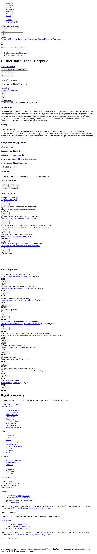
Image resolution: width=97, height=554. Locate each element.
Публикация (11, 425)
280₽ (4, 388)
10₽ (3, 213)
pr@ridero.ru (14, 502)
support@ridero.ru (22, 496)
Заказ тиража (11, 423)
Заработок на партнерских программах (16, 237)
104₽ (4, 281)
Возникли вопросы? (14, 442)
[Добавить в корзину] (10, 75)
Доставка (9, 473)
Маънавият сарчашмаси (10, 383)
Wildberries (20, 159)
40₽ (3, 317)
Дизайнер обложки (13, 421)
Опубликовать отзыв (9, 188)
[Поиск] (3, 34)
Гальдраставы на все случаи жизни (15, 300)
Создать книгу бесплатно (11, 404)
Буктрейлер (10, 417)
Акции (8, 16)
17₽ (3, 241)
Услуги (8, 7)
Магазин (9, 3)
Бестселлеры (23, 39)
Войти (4, 29)
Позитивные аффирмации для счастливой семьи (20, 324)
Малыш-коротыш (8, 312)
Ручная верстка (12, 415)
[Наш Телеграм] (7, 545)
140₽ (4, 364)
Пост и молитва (7, 359)
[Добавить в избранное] (3, 93)
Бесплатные (33, 39)
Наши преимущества (14, 446)
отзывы (11, 103)
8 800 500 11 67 (7, 488)
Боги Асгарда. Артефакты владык (14, 276)
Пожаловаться (7, 100)
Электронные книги (14, 460)
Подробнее (5, 88)
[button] (48, 34)
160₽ (4, 293)
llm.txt (8, 452)
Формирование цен (9, 200)
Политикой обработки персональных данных (31, 508)
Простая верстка (12, 413)
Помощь (9, 20)
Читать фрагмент (8, 72)
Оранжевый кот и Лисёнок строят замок (17, 371)
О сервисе (10, 5)
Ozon (14, 159)
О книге (4, 103)
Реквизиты (10, 448)
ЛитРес (28, 159)
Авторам (9, 11)
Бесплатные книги (13, 467)
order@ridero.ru (29, 500)
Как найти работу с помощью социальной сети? (20, 246)
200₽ (4, 341)
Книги (8, 440)
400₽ (4, 352)
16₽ (3, 223)
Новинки (9, 465)
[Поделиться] (3, 97)
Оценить (14, 90)
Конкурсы (10, 9)
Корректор (10, 419)
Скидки (41, 39)
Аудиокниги (11, 463)
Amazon (34, 159)
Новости (9, 14)
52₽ (3, 329)
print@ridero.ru (24, 498)
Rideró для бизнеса (13, 427)
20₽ (3, 250)
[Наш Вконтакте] (7, 543)
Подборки (48, 39)
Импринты (13, 39)
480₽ (4, 305)
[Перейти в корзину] (5, 43)
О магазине (10, 438)
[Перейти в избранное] (2, 43)
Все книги (5, 39)
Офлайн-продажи (13, 410)
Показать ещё (7, 253)
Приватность (11, 444)
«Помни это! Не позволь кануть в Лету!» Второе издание (24, 335)
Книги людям (57, 39)
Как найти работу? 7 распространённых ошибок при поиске (25, 227)
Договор (9, 450)
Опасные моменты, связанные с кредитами (18, 218)
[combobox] (48, 31)
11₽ (3, 204)
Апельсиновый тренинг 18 (12, 347)
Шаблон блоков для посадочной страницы (18, 209)
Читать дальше (7, 520)
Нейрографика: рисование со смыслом (16, 288)
